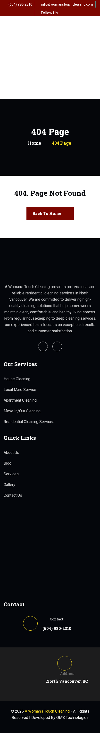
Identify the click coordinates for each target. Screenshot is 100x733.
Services (11, 474)
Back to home (47, 213)
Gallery (9, 484)
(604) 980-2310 (20, 4)
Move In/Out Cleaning (22, 411)
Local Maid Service (20, 389)
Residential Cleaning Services (29, 421)
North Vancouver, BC (67, 681)
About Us (11, 452)
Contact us (13, 495)
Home (34, 143)
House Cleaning (17, 379)
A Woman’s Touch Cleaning (47, 711)
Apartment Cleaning (20, 400)
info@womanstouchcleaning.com (67, 4)
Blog (7, 463)
